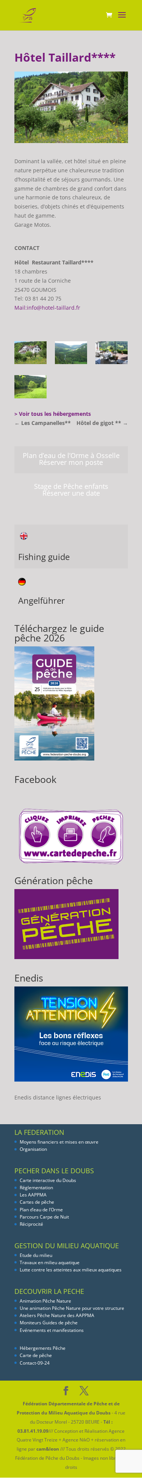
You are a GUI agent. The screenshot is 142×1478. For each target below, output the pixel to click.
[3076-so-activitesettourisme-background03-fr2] (30, 388)
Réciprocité (31, 1224)
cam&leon (47, 1449)
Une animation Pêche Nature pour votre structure (72, 1308)
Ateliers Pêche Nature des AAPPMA (57, 1315)
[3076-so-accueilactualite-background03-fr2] (111, 354)
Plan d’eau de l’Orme (41, 1209)
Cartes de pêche (37, 1202)
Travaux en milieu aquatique (50, 1262)
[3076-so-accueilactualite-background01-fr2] (30, 354)
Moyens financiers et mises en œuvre (59, 1142)
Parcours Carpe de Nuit (44, 1217)
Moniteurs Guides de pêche (49, 1322)
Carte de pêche (36, 1355)
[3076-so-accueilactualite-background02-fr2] (71, 354)
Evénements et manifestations (52, 1330)
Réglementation (36, 1187)
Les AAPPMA (33, 1195)
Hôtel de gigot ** (102, 422)
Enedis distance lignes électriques (57, 1097)
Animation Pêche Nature (45, 1301)
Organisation (33, 1149)
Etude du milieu (36, 1255)
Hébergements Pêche (43, 1348)
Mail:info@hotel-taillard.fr (47, 307)
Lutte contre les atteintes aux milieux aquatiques (71, 1269)
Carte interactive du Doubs (48, 1180)
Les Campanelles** (42, 422)
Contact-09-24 (35, 1363)
